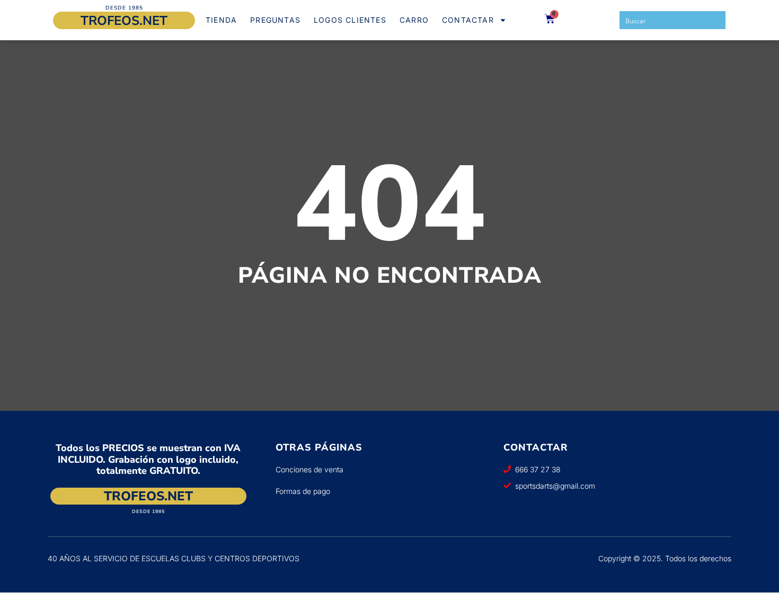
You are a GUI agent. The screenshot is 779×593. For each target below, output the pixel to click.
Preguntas (275, 19)
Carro (414, 19)
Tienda (221, 19)
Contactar (468, 19)
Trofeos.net (124, 20)
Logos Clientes (350, 19)
